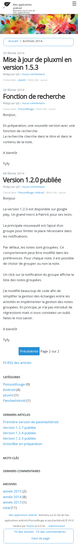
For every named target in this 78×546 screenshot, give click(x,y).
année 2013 (12, 502)
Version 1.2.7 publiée (19, 427)
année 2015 (12, 491)
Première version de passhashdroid (30, 422)
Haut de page (40, 538)
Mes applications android (23, 515)
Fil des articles (24, 532)
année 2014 (12, 497)
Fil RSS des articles (17, 362)
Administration (57, 526)
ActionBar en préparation (22, 443)
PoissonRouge (26, 109)
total (7, 507)
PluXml (30, 526)
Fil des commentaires (51, 532)
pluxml (22, 80)
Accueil (13, 41)
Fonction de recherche (34, 96)
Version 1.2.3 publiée (19, 438)
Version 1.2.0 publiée (32, 179)
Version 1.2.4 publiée (19, 433)
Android (39, 192)
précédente (29, 351)
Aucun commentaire (33, 74)
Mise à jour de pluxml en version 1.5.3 (37, 63)
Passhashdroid (14, 400)
